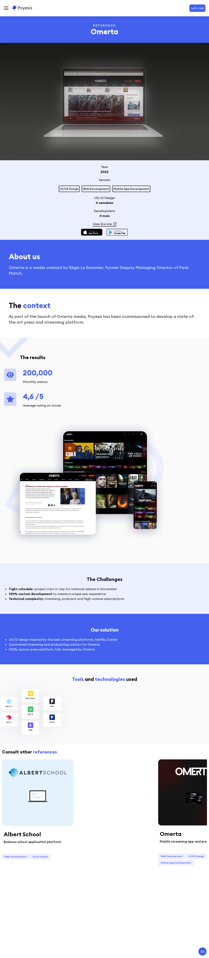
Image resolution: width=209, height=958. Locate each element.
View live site (102, 224)
